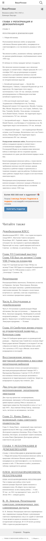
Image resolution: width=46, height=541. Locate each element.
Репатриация (10, 278)
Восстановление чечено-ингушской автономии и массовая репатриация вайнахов (23, 360)
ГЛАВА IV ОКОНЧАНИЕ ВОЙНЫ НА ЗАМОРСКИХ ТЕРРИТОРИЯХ (24, 538)
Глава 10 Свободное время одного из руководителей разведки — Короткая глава (23, 331)
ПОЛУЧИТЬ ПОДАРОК (15, 209)
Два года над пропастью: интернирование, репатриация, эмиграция (21, 390)
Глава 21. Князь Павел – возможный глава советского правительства (20, 420)
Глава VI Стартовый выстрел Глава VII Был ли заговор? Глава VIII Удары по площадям (22, 257)
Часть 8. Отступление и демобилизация (17, 303)
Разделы (26, 532)
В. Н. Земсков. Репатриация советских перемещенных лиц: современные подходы (21, 504)
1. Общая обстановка (38, 538)
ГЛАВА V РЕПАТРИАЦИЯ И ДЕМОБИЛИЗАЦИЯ (20, 447)
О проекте (17, 532)
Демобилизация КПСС (16, 231)
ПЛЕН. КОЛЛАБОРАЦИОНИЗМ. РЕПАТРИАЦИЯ (22, 473)
